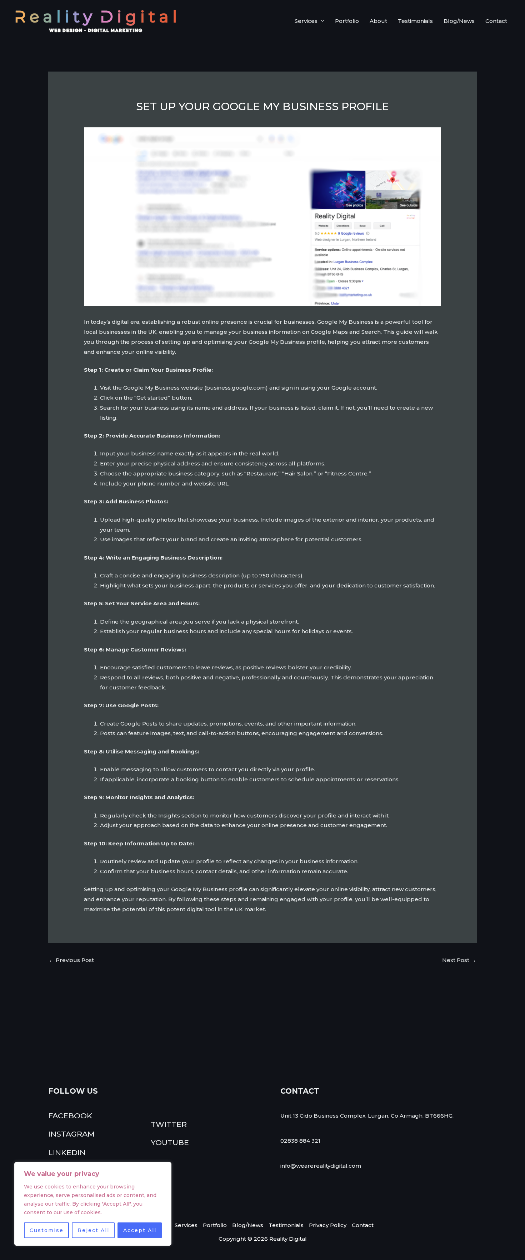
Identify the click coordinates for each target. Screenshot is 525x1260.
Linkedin (67, 1152)
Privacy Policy (327, 1225)
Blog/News (459, 21)
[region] (92, 1204)
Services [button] (306, 21)
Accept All (139, 1230)
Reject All (93, 1230)
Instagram (71, 1133)
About (378, 21)
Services (186, 1225)
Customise (47, 1230)
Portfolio (347, 21)
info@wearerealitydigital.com (320, 1165)
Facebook (70, 1115)
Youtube (170, 1142)
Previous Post (71, 960)
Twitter (169, 1124)
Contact (496, 21)
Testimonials (415, 21)
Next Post (459, 960)
